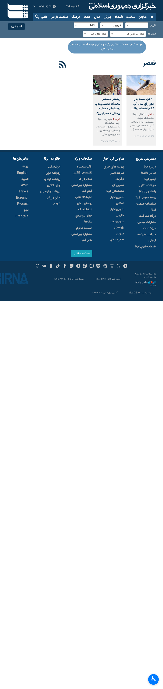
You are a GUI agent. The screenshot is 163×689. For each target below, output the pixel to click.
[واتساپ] (38, 266)
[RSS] (63, 65)
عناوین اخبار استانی (117, 200)
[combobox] (136, 25)
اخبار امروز (16, 26)
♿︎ (153, 679)
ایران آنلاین (53, 185)
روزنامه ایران (53, 173)
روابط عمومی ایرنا (145, 197)
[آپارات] (105, 266)
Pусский (22, 204)
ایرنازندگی (54, 166)
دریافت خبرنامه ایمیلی (147, 237)
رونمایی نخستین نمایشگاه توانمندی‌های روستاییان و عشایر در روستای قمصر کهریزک (107, 106)
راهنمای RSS (147, 191)
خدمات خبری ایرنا (145, 246)
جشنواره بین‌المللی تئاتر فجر (81, 237)
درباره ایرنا (150, 166)
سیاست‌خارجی (59, 17)
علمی (44, 17)
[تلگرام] (125, 266)
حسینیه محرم (84, 228)
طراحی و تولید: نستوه (145, 284)
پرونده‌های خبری (114, 166)
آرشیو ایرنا (150, 179)
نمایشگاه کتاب (83, 197)
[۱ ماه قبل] (141, 85)
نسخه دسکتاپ (82, 253)
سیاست (130, 17)
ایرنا (122, 6)
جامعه (87, 17)
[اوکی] (51, 266)
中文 (25, 166)
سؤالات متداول (147, 185)
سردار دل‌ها (85, 179)
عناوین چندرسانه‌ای (117, 236)
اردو (26, 210)
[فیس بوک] (64, 266)
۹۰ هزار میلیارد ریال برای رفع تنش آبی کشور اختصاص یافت (142, 104)
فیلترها (152, 34)
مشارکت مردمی (146, 222)
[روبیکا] (112, 266)
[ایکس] (119, 266)
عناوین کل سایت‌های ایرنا (115, 188)
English (22, 173)
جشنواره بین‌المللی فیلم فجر (81, 188)
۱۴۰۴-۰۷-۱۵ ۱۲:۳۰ (109, 141)
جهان (97, 17)
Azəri (24, 185)
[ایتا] (85, 266)
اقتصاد (119, 17)
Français (21, 216)
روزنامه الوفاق (52, 179)
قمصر (149, 63)
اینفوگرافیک (85, 209)
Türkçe (23, 191)
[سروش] (78, 266)
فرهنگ (75, 17)
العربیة (24, 179)
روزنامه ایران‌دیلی (50, 191)
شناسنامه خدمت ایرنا (146, 206)
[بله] (98, 266)
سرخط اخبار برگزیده (117, 176)
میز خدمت (149, 228)
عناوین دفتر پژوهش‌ (117, 224)
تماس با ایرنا (148, 173)
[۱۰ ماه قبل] (107, 85)
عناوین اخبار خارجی (117, 212)
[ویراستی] (71, 266)
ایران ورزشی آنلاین (53, 200)
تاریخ (153, 25)
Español (22, 197)
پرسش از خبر (84, 203)
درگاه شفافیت (147, 216)
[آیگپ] (91, 266)
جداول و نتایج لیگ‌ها (83, 218)
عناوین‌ (142, 17)
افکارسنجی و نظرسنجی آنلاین (82, 169)
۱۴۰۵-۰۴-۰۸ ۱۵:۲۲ (142, 136)
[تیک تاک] (58, 266)
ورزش (107, 17)
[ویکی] (44, 266)
